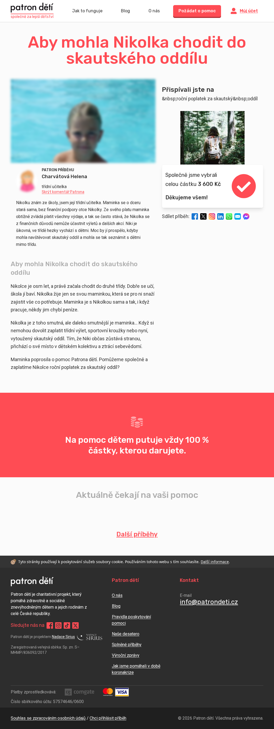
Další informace (215, 561)
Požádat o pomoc (197, 10)
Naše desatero (125, 633)
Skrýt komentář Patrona (63, 192)
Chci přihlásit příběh (108, 718)
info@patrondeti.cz (209, 602)
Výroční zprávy (125, 655)
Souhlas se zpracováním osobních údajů (48, 718)
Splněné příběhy (127, 644)
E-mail (186, 595)
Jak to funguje (87, 10)
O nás (154, 10)
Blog (125, 10)
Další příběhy (137, 534)
